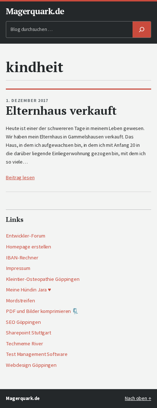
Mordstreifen (20, 300)
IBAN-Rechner (22, 257)
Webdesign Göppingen (31, 365)
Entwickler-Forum (25, 235)
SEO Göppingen (23, 322)
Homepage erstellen (28, 246)
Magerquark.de (35, 11)
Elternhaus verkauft (61, 110)
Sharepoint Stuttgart (28, 332)
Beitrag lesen (20, 177)
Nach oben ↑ (138, 398)
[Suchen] (142, 29)
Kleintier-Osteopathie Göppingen (43, 279)
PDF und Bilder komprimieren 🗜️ (42, 311)
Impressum (18, 268)
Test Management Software (37, 354)
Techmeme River (24, 343)
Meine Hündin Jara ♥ (28, 289)
